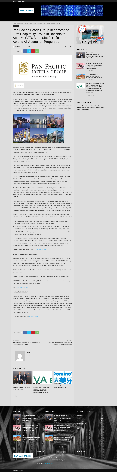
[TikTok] (86, 457)
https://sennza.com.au (31, 355)
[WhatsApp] (37, 51)
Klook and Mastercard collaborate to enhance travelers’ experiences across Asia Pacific (21, 387)
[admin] (14, 47)
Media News (20, 23)
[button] (102, 19)
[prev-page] (14, 396)
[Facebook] (25, 51)
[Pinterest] (33, 51)
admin (18, 46)
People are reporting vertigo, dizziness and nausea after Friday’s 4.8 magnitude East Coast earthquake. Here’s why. (90, 107)
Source (15, 321)
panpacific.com (33, 316)
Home (14, 23)
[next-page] (17, 396)
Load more (90, 95)
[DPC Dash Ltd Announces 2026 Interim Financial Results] (63, 377)
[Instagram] (82, 457)
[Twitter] (29, 51)
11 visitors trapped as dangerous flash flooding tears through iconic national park (94, 76)
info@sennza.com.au (49, 463)
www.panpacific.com (40, 249)
